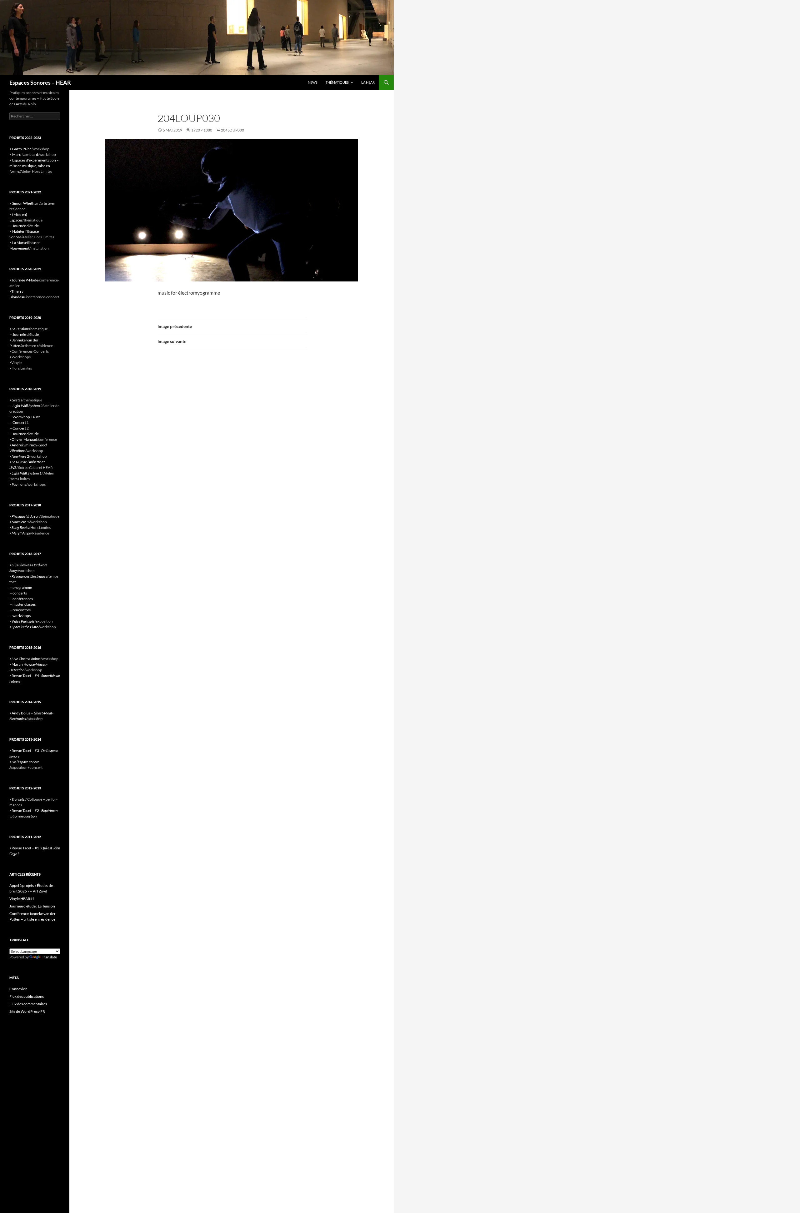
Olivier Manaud (24, 439)
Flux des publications (26, 996)
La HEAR (368, 82)
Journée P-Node (25, 280)
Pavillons (19, 484)
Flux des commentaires (28, 1004)
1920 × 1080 (201, 130)
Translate (49, 957)
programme (22, 587)
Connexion (18, 989)
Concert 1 (20, 422)
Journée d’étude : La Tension (32, 906)
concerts (19, 593)
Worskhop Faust (26, 417)
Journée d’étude (25, 225)
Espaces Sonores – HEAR (40, 82)
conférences (22, 598)
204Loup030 (232, 130)
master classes (24, 604)
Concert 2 (20, 428)
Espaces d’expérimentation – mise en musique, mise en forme (34, 166)
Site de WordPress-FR (27, 1011)
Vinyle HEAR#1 (22, 898)
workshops (21, 615)
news (313, 82)
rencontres (21, 610)
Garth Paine (22, 149)
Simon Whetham (25, 203)
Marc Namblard (25, 154)
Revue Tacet (21, 675)
